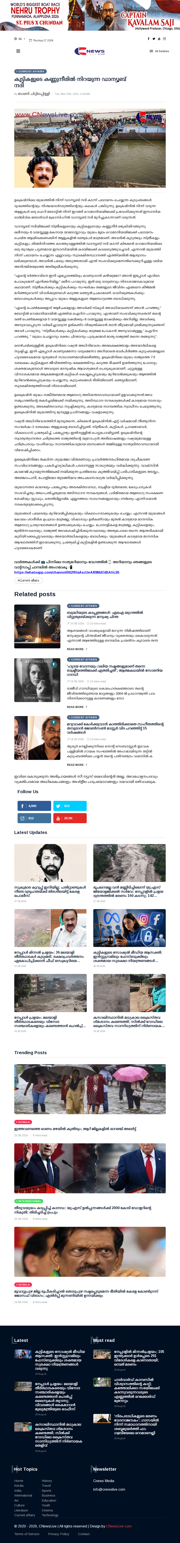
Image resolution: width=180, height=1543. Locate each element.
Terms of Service (26, 1534)
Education (49, 1500)
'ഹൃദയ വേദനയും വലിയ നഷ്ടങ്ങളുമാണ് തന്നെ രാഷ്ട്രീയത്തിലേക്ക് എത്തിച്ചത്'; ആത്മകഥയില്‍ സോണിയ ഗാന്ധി (115, 670)
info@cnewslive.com (109, 1489)
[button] (19, 39)
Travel (46, 1485)
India (17, 1490)
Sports (46, 1490)
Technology (50, 1515)
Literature (21, 1510)
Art (16, 1500)
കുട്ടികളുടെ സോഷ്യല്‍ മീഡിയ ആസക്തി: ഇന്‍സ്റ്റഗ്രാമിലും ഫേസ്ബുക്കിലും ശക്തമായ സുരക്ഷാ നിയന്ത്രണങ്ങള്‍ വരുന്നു (60, 1360)
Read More (75, 649)
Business (48, 1495)
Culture (19, 1505)
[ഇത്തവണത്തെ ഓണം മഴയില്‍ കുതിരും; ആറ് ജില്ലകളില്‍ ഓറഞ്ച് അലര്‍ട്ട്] (90, 1089)
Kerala (18, 1485)
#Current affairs (28, 580)
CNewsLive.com (118, 1526)
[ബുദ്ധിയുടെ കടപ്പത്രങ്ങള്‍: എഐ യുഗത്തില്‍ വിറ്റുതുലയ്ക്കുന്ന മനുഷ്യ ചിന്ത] (37, 626)
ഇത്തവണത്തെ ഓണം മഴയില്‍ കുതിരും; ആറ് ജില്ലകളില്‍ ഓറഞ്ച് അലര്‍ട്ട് (75, 1129)
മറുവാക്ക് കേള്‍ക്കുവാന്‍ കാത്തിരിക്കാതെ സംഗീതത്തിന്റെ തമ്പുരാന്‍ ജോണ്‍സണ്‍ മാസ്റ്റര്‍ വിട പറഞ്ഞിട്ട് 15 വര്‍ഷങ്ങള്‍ (115, 728)
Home (18, 1481)
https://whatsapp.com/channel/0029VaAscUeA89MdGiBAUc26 (66, 572)
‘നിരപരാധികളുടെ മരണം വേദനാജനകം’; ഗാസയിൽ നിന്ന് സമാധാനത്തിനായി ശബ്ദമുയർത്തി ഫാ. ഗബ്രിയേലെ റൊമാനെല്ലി (136, 1424)
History (47, 1481)
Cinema (47, 1510)
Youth (46, 1505)
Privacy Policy (58, 1534)
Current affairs (24, 1515)
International (23, 1495)
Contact (84, 1534)
